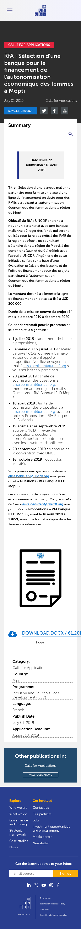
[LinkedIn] (28, 887)
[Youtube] (43, 887)
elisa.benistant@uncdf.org (44, 366)
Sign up (65, 873)
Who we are (18, 807)
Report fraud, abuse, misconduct (53, 915)
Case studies (18, 841)
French (18, 710)
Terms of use (45, 898)
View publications (40, 775)
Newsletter (41, 843)
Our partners (42, 814)
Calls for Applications (29, 668)
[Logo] (25, 905)
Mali (15, 680)
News (13, 847)
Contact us (41, 807)
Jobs (36, 820)
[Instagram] (51, 887)
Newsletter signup (20, 111)
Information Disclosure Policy (52, 904)
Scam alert (44, 909)
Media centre (42, 836)
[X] (36, 887)
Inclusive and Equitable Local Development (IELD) (36, 695)
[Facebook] (58, 887)
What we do (18, 814)
